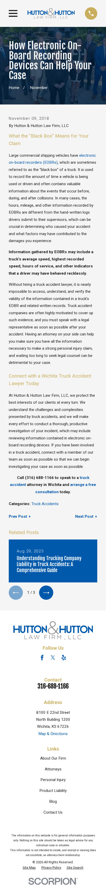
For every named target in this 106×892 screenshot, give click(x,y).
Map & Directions (53, 733)
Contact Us (53, 812)
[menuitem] (29, 867)
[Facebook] (42, 657)
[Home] (51, 13)
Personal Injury (53, 779)
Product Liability (53, 790)
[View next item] (46, 593)
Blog (53, 801)
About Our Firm (53, 758)
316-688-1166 (53, 686)
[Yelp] (63, 657)
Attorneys (53, 769)
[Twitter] (53, 657)
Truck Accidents (45, 503)
